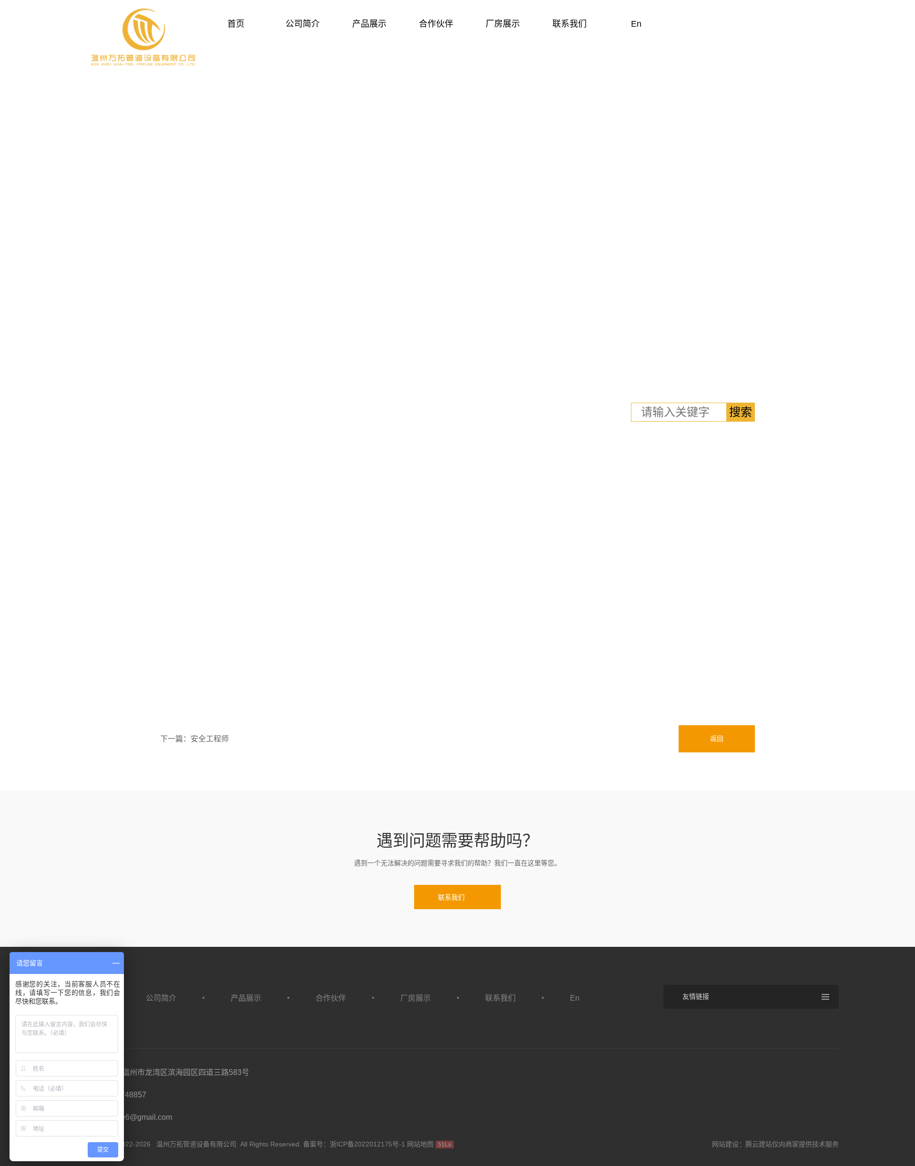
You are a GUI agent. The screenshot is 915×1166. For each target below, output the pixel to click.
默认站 (143, 37)
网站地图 (420, 1144)
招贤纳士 (157, 376)
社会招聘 (208, 376)
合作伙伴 (436, 24)
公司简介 (302, 24)
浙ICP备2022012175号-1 (367, 1144)
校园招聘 (774, 376)
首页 (235, 24)
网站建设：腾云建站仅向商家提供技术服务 (775, 1144)
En (636, 24)
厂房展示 (503, 24)
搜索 (740, 412)
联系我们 (569, 24)
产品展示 (369, 24)
